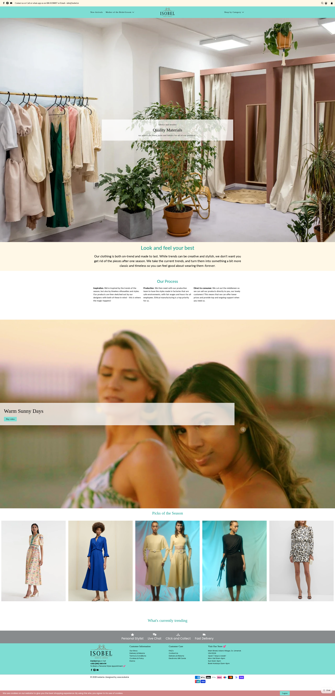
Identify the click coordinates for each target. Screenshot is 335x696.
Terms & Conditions (138, 656)
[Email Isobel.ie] (12, 3)
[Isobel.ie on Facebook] (4, 3)
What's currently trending (167, 620)
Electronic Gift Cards (177, 658)
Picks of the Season (167, 513)
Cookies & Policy (137, 658)
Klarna (132, 661)
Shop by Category (232, 12)
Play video (10, 419)
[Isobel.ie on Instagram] (8, 3)
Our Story (133, 650)
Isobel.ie (101, 677)
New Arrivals (96, 12)
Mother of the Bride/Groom (118, 12)
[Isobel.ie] (167, 12)
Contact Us (173, 653)
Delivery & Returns (137, 653)
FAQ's (171, 650)
